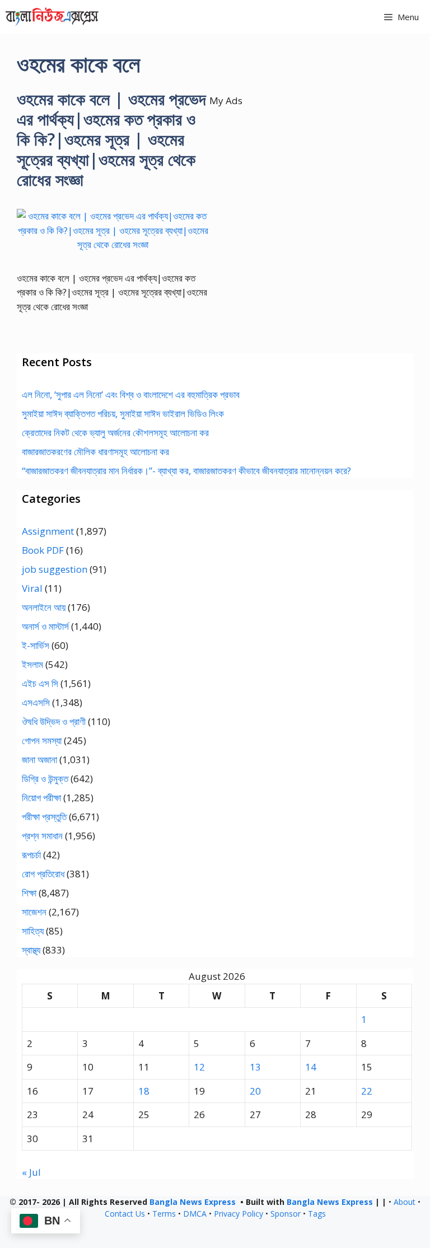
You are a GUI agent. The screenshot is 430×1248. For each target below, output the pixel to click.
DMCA (195, 1213)
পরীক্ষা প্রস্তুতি (44, 816)
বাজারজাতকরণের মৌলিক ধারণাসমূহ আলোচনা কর (95, 451)
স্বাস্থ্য (31, 949)
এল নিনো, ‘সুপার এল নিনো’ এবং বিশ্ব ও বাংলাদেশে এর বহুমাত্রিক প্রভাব (131, 394)
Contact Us (125, 1213)
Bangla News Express (192, 1201)
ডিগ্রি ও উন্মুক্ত (45, 778)
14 (310, 1066)
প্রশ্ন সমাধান (42, 835)
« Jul (31, 1172)
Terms (164, 1213)
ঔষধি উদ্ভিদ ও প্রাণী (54, 721)
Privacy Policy (238, 1213)
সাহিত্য (33, 930)
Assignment (48, 531)
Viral (32, 588)
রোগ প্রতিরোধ (43, 873)
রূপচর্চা (31, 854)
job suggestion (54, 569)
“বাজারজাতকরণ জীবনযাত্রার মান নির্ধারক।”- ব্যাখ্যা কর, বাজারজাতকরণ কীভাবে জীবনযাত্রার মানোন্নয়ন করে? (186, 470)
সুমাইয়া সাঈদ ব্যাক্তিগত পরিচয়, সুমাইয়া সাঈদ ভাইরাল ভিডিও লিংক (123, 413)
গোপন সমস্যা (42, 740)
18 (143, 1091)
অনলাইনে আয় (44, 607)
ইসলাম (32, 664)
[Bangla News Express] (52, 17)
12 (199, 1066)
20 (255, 1091)
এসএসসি (36, 702)
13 (255, 1066)
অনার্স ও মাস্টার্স (45, 626)
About (404, 1201)
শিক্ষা (29, 892)
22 (366, 1091)
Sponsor (285, 1213)
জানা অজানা (39, 759)
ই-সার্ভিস (35, 645)
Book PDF (43, 550)
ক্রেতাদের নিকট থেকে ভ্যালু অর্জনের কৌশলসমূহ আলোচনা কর (115, 432)
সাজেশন (34, 911)
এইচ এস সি (40, 683)
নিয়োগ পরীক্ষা (41, 797)
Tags (317, 1213)
